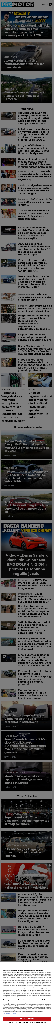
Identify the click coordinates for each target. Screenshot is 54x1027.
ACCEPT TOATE (27, 1019)
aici (14, 990)
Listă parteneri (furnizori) (9, 1013)
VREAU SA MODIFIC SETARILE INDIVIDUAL (27, 1023)
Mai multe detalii (31, 979)
